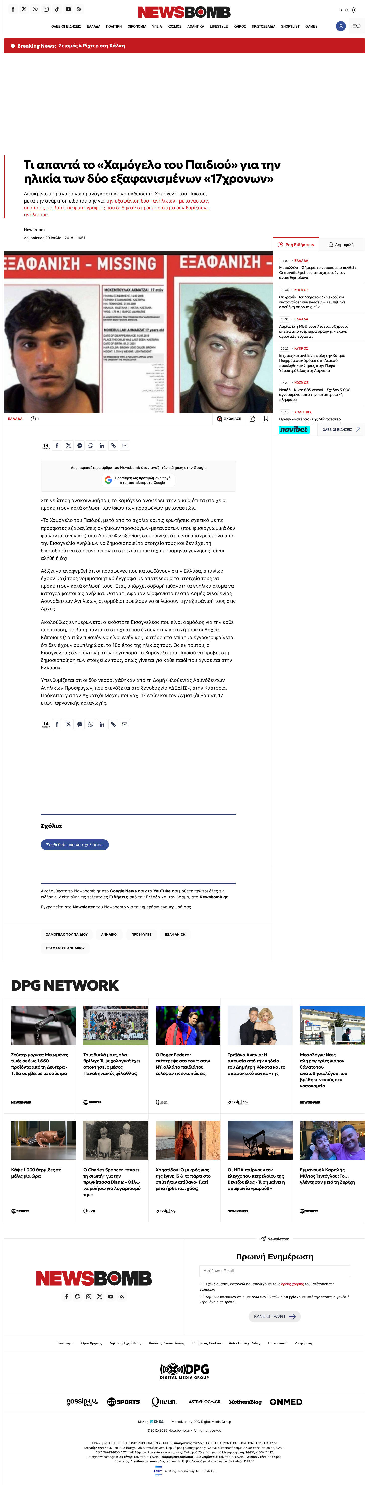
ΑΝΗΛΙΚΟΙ (109, 934)
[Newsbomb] (94, 1279)
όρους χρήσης (292, 1284)
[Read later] (266, 419)
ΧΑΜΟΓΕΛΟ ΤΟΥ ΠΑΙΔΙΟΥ (67, 934)
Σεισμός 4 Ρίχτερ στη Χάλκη (92, 45)
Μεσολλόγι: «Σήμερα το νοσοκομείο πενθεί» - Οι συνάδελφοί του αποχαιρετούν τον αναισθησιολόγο (319, 272)
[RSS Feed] (79, 9)
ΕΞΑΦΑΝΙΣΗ (175, 934)
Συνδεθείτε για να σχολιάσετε (75, 844)
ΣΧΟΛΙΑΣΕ (232, 419)
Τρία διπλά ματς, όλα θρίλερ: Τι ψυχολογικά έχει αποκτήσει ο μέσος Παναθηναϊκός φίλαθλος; (111, 1064)
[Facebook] (13, 9)
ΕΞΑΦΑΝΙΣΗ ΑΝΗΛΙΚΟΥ (65, 948)
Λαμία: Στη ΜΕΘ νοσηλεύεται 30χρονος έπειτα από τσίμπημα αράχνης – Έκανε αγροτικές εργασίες (313, 331)
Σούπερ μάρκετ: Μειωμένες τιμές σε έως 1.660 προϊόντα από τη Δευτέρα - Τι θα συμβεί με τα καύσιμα (39, 1064)
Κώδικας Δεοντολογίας (167, 1343)
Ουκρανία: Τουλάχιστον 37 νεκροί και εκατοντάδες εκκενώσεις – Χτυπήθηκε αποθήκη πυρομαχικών (312, 302)
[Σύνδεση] (341, 26)
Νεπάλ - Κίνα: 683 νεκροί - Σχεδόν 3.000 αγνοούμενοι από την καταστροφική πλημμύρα (314, 394)
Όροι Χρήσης (91, 1343)
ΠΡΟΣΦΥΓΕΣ (141, 934)
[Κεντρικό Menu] (357, 26)
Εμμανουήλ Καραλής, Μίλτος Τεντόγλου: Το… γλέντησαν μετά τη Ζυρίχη (327, 1176)
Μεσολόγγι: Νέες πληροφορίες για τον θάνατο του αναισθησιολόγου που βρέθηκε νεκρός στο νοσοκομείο (323, 1070)
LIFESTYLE (219, 26)
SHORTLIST (290, 26)
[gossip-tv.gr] (83, 1402)
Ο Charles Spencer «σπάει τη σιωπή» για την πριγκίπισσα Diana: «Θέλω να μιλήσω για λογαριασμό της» (111, 1182)
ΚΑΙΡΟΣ (240, 26)
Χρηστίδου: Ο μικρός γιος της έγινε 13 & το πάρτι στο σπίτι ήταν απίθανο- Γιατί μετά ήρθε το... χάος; (183, 1179)
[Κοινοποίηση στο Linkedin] (102, 445)
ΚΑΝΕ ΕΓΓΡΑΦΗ (269, 1316)
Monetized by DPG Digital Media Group (201, 1422)
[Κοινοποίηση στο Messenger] (80, 445)
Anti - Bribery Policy (244, 1343)
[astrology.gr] (205, 1402)
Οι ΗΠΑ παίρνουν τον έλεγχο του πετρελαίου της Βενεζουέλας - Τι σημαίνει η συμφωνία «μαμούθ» (256, 1179)
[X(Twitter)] (24, 9)
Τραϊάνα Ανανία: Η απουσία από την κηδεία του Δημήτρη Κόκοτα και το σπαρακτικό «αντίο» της (256, 1064)
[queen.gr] (164, 1402)
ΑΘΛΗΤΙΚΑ (195, 26)
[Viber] (35, 9)
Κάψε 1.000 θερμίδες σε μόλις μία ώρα (36, 1173)
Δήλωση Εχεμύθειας (125, 1343)
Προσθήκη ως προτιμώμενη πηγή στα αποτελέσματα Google (142, 480)
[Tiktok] (57, 9)
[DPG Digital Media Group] (184, 1372)
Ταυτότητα (65, 1343)
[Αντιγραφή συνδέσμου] (252, 419)
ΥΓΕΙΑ (157, 26)
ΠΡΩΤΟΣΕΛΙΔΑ (263, 26)
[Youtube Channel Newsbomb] (68, 9)
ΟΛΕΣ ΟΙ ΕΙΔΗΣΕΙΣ (66, 26)
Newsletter (84, 906)
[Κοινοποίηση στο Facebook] (57, 445)
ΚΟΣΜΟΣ (174, 26)
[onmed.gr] (286, 1402)
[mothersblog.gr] (245, 1402)
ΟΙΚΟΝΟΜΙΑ (137, 26)
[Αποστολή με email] (125, 445)
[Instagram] (46, 9)
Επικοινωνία (278, 1343)
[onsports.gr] (123, 1402)
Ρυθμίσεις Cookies (206, 1343)
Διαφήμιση (303, 1343)
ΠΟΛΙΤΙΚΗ (114, 26)
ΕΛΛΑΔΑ (93, 26)
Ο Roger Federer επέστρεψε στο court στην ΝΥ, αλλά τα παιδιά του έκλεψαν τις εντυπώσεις (183, 1064)
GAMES (311, 26)
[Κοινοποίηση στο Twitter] (69, 445)
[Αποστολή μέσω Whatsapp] (91, 445)
